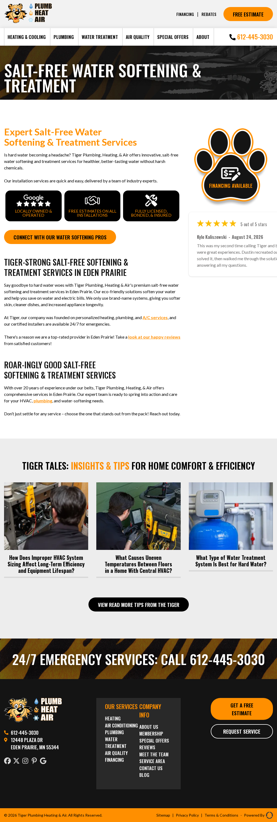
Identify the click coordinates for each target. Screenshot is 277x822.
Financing (185, 14)
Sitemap (163, 815)
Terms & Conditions (221, 815)
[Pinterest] (35, 761)
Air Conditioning (121, 725)
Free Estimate (248, 14)
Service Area (152, 761)
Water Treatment (100, 37)
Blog (144, 774)
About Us (148, 726)
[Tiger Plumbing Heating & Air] (33, 720)
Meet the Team (154, 754)
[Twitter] (17, 761)
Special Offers (173, 37)
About (202, 37)
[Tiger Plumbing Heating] (28, 22)
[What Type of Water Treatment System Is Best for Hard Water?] (231, 526)
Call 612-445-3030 (213, 659)
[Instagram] (26, 761)
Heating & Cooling (27, 37)
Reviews (147, 747)
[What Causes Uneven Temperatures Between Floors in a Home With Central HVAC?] (138, 529)
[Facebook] (8, 761)
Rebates (209, 14)
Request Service (241, 731)
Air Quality (137, 37)
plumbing (43, 400)
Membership (151, 733)
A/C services (155, 317)
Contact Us (151, 768)
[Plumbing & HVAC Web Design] (269, 815)
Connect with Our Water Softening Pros (60, 237)
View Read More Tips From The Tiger (138, 604)
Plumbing (64, 37)
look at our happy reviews (154, 336)
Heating (113, 718)
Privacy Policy (187, 815)
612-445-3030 (254, 36)
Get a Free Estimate (241, 709)
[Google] (44, 761)
